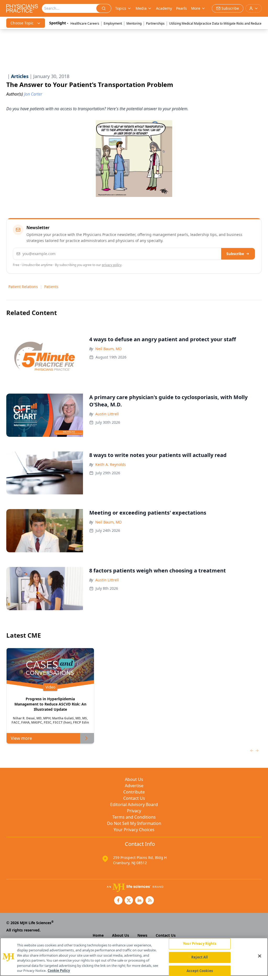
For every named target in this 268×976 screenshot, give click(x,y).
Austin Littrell (107, 413)
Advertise (134, 785)
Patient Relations (23, 286)
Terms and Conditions (134, 817)
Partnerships (155, 23)
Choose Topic (22, 22)
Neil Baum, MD (108, 348)
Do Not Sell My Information (134, 823)
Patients (51, 286)
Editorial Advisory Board (134, 804)
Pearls (181, 8)
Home (98, 935)
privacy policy (111, 265)
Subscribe (235, 253)
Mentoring (134, 23)
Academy (164, 8)
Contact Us (134, 798)
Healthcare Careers (84, 23)
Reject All (199, 957)
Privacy (134, 811)
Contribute (134, 792)
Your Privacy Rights (199, 943)
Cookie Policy (59, 970)
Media (141, 8)
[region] (134, 957)
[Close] (259, 956)
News (142, 935)
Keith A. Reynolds (110, 464)
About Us (134, 779)
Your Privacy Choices (134, 829)
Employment (113, 23)
